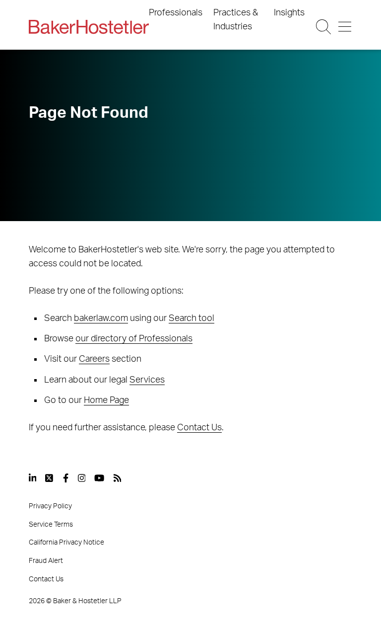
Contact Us (199, 427)
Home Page (106, 400)
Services (147, 380)
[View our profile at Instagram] (82, 478)
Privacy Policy (50, 506)
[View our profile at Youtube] (99, 478)
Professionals (175, 12)
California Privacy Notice (66, 542)
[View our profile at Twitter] (49, 478)
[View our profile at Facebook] (65, 478)
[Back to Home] (89, 27)
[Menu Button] (344, 26)
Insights (289, 12)
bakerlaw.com (101, 318)
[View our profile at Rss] (118, 478)
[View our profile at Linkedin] (33, 478)
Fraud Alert (46, 560)
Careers (94, 359)
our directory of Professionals (133, 338)
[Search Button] (323, 26)
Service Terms (51, 524)
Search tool (191, 318)
